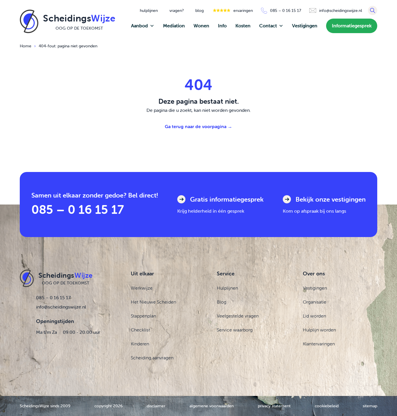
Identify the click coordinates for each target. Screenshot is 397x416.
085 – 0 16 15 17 (77, 209)
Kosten (243, 25)
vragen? (176, 10)
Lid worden (314, 316)
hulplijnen (149, 10)
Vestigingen (304, 25)
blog (199, 10)
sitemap (370, 405)
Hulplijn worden (319, 330)
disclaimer (156, 405)
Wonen (201, 25)
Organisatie (314, 302)
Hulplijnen (227, 288)
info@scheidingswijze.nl (61, 307)
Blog (221, 302)
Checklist (140, 330)
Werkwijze (142, 288)
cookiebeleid (327, 405)
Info (222, 25)
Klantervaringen (319, 344)
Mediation (174, 25)
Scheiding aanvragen (152, 358)
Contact (268, 25)
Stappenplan (143, 316)
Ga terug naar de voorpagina (198, 126)
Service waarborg (235, 330)
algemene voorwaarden (211, 405)
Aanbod (139, 25)
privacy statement (274, 405)
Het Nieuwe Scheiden (153, 302)
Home (25, 46)
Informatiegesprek (351, 25)
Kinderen (140, 344)
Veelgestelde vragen (238, 316)
